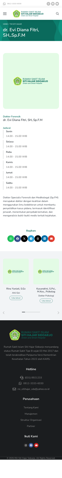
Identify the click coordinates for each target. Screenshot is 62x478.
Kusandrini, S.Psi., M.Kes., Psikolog (46, 290)
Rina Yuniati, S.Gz (15, 288)
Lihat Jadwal (16, 298)
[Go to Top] (56, 472)
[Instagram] (48, 4)
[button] (10, 238)
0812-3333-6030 (14, 4)
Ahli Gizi (16, 292)
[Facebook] (53, 4)
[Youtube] (57, 4)
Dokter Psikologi (46, 295)
